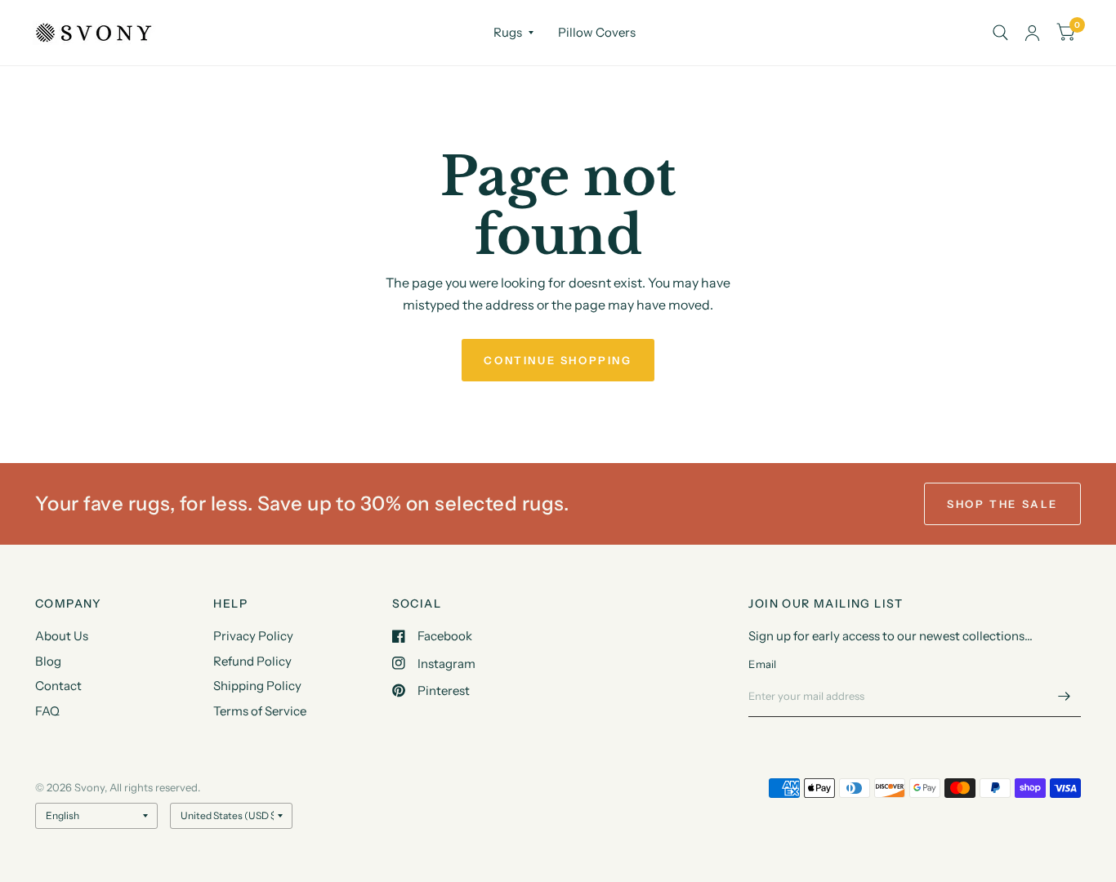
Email (762, 663)
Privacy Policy (253, 636)
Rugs (507, 32)
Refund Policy (252, 661)
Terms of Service (259, 711)
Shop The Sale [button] (1002, 503)
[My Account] (1032, 32)
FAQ (47, 711)
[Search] (1000, 32)
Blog (48, 661)
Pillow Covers (597, 32)
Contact (58, 685)
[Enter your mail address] (1064, 696)
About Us (61, 636)
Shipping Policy (257, 685)
